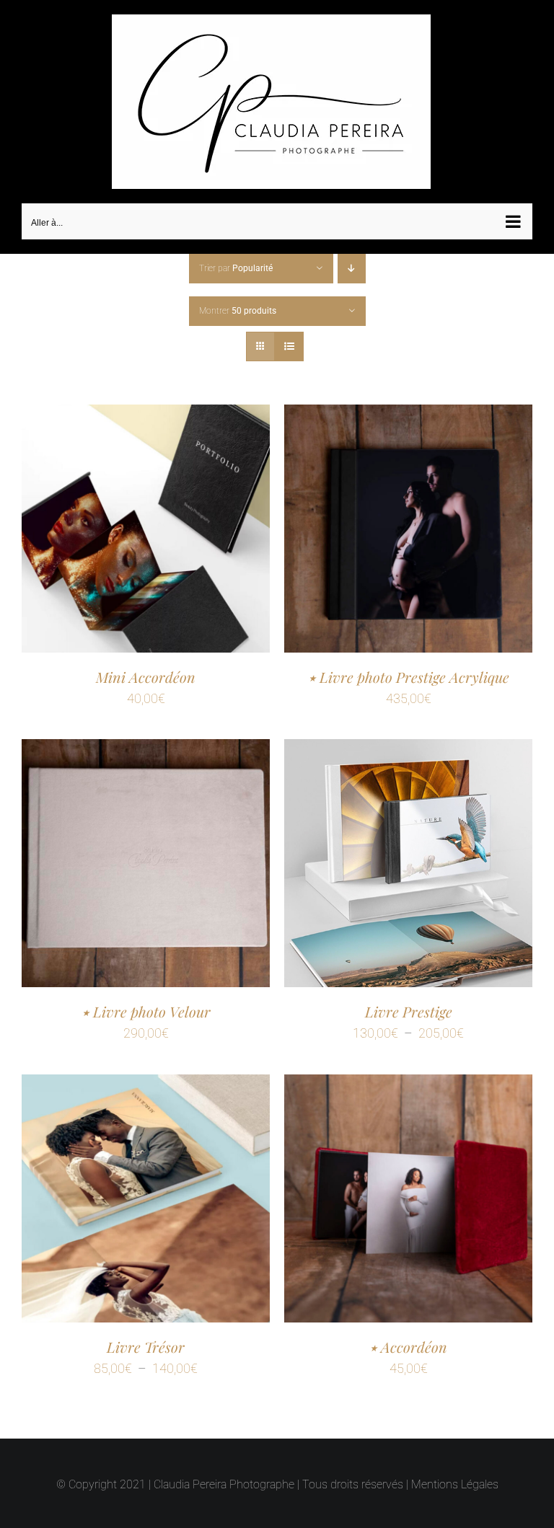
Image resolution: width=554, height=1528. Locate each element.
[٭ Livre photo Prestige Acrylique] (408, 415)
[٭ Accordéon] (408, 1085)
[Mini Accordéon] (146, 415)
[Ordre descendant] (352, 268)
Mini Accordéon (145, 676)
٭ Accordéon (408, 1346)
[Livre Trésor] (146, 1085)
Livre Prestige (408, 1011)
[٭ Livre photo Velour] (146, 750)
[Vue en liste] (289, 346)
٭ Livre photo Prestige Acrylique (408, 676)
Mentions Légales (454, 1484)
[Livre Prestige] (408, 750)
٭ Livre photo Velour (146, 1011)
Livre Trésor (146, 1346)
